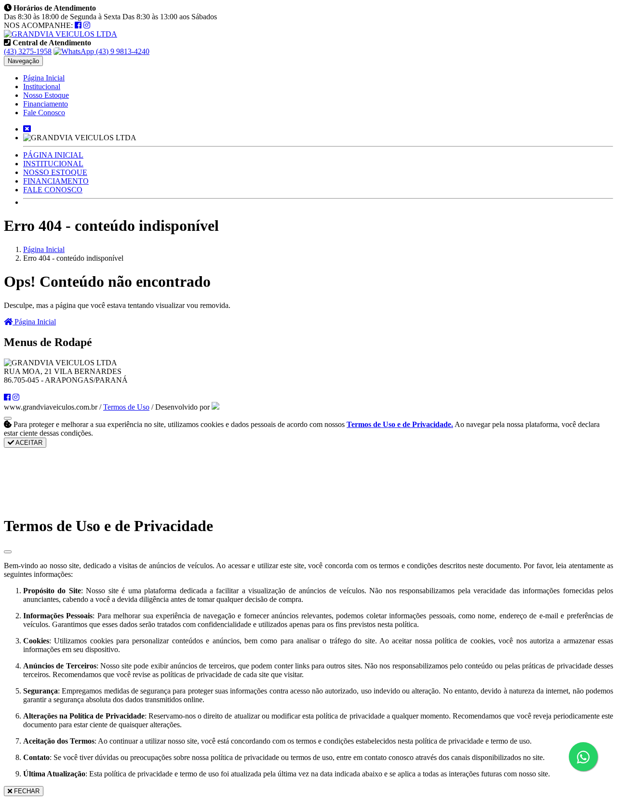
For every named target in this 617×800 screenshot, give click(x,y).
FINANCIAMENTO (56, 181)
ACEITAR (28, 442)
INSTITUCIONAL (53, 164)
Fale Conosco (44, 112)
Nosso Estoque (46, 95)
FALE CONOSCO (52, 190)
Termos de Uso (126, 407)
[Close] (8, 551)
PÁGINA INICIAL (53, 155)
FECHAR (26, 791)
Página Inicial (44, 78)
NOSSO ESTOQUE (55, 172)
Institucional (41, 86)
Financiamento (45, 104)
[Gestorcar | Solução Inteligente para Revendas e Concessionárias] (215, 407)
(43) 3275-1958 (28, 51)
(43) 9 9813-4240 (121, 51)
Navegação (23, 61)
